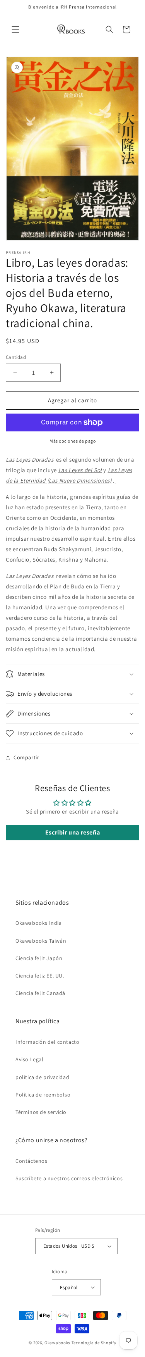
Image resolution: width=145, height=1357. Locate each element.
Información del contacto (47, 1041)
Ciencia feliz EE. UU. (39, 975)
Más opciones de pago (72, 441)
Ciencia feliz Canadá (40, 993)
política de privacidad (42, 1077)
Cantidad (16, 357)
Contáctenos (31, 1160)
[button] (15, 29)
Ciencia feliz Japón (38, 958)
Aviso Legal (29, 1059)
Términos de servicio (41, 1112)
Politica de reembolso (43, 1094)
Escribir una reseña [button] (72, 832)
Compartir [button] (26, 757)
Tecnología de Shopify (94, 1342)
